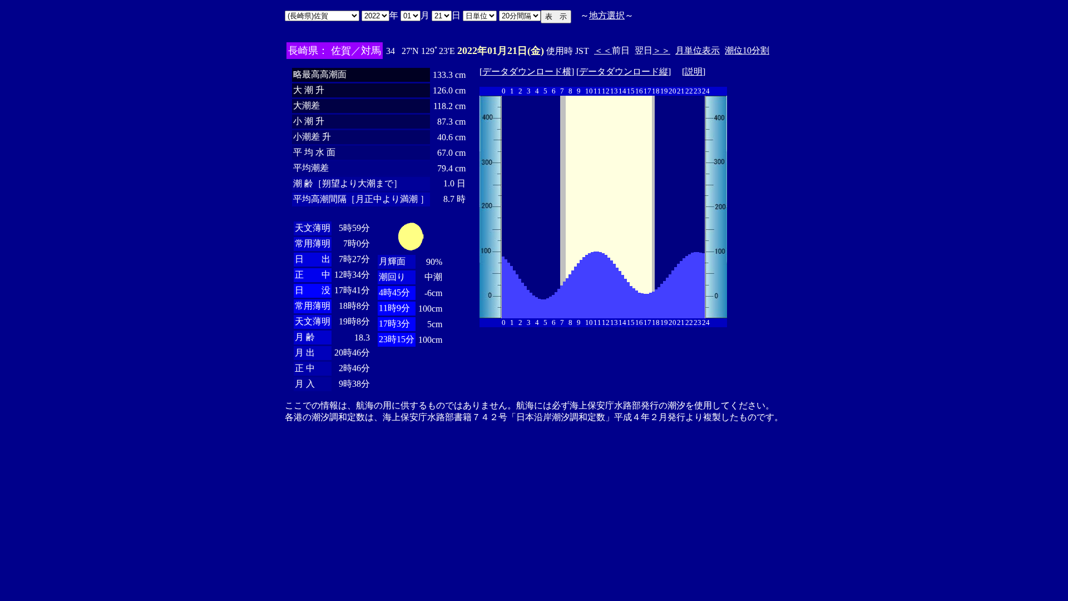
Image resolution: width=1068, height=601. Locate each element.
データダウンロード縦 (623, 71)
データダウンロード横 (526, 71)
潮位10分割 (747, 50)
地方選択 (607, 15)
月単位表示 (697, 50)
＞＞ (661, 50)
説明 (694, 71)
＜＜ (603, 50)
